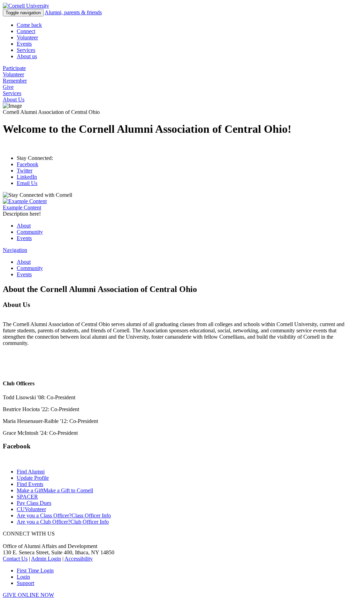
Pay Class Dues (34, 503)
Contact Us (15, 559)
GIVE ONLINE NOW (28, 595)
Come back (29, 25)
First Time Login (35, 570)
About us (27, 56)
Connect (26, 31)
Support (25, 583)
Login (23, 577)
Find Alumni (31, 472)
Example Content (22, 207)
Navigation (15, 250)
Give (8, 87)
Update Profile (33, 478)
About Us (13, 99)
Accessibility (78, 559)
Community (30, 232)
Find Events (30, 484)
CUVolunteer (31, 509)
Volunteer (27, 37)
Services (26, 50)
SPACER (27, 497)
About (24, 226)
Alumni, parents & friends (73, 12)
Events (24, 44)
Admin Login (46, 559)
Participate (14, 68)
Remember (15, 81)
